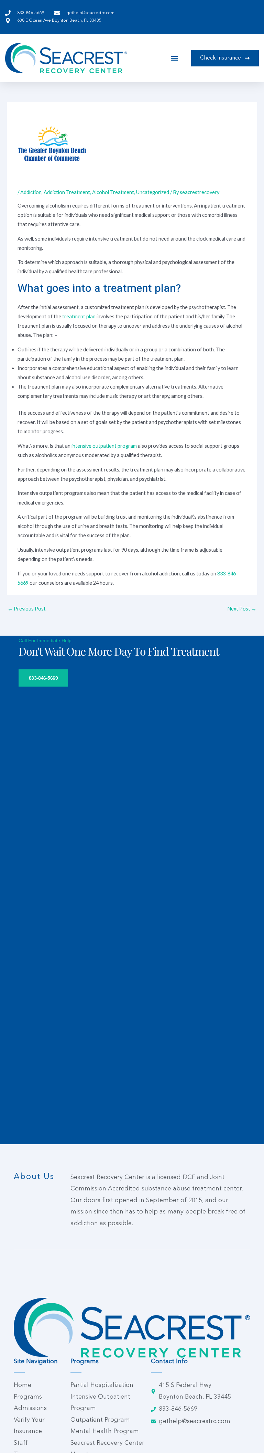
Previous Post (27, 609)
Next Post (241, 609)
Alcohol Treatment (113, 192)
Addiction (31, 192)
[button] (174, 58)
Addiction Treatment (67, 192)
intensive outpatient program (104, 446)
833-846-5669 (43, 678)
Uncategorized (152, 192)
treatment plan (79, 316)
